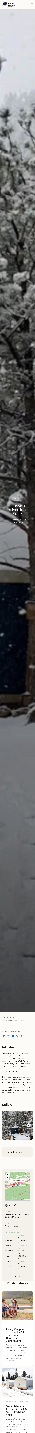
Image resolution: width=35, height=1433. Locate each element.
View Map (17, 1276)
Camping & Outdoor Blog (17, 1325)
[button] (17, 1184)
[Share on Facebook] (4, 1036)
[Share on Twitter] (8, 1036)
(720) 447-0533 (11, 1226)
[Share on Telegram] (17, 1036)
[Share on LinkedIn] (13, 1036)
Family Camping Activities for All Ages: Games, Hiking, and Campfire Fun (15, 1334)
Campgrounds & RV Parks (12, 1020)
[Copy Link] (22, 1036)
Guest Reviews (14, 1151)
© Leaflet (27, 1199)
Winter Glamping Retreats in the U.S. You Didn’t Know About (16, 1410)
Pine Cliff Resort (8, 1017)
